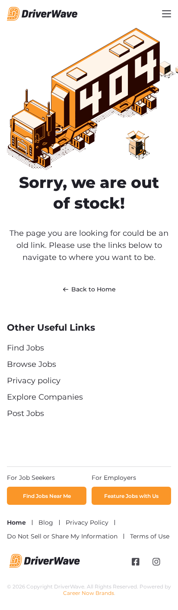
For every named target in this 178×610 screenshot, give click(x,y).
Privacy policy (33, 380)
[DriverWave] (45, 565)
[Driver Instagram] (156, 562)
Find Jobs (25, 348)
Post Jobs (25, 413)
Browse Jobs (31, 364)
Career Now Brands (88, 593)
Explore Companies (45, 397)
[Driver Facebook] (136, 562)
